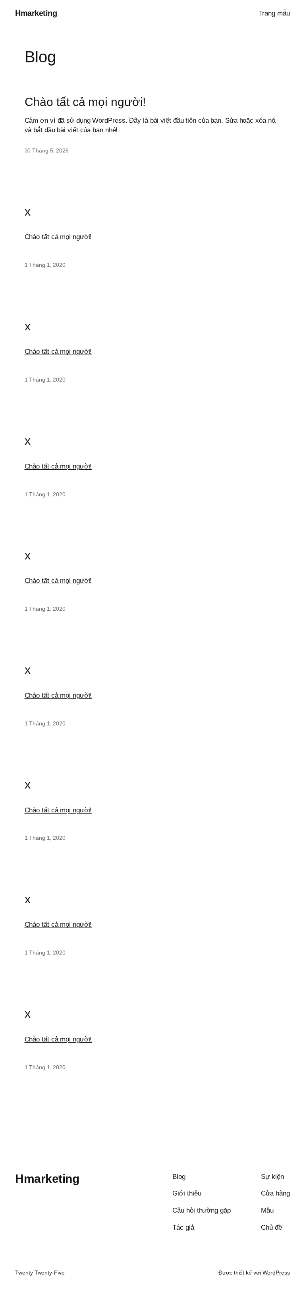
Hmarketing (36, 13)
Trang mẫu (274, 13)
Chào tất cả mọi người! (85, 101)
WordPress (276, 1272)
